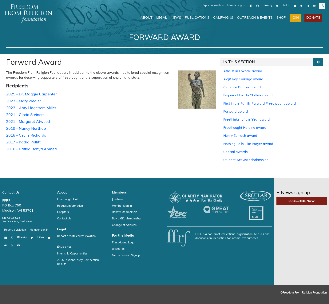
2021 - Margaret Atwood (28, 122)
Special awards (235, 152)
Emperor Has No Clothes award (248, 95)
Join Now (117, 199)
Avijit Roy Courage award (243, 79)
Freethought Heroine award (244, 128)
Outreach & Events (255, 17)
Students (64, 247)
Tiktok (286, 5)
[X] (277, 6)
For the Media (123, 235)
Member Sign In (122, 206)
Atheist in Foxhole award (242, 71)
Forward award (235, 111)
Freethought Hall (67, 199)
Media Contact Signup (126, 255)
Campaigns (223, 17)
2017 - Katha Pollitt (23, 142)
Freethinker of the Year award (246, 119)
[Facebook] (251, 6)
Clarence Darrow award (242, 87)
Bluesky (267, 5)
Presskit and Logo (123, 242)
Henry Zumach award (240, 136)
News (176, 17)
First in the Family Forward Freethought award (259, 103)
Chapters (63, 212)
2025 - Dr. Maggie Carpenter (31, 94)
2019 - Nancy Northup (26, 129)
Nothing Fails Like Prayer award (248, 144)
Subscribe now (301, 201)
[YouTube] (295, 6)
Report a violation (213, 5)
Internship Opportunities (72, 253)
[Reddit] (301, 6)
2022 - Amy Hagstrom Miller (31, 108)
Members (119, 192)
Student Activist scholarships (245, 160)
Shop (281, 17)
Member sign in (236, 5)
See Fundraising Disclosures (17, 221)
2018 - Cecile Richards (26, 136)
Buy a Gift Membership (126, 218)
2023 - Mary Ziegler (23, 101)
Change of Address (124, 225)
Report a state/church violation (76, 236)
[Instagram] (257, 6)
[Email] (314, 6)
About (147, 17)
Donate (313, 17)
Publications (197, 17)
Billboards (118, 249)
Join (295, 17)
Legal (161, 17)
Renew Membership (124, 212)
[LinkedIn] (308, 6)
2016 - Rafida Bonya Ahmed (31, 149)
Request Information (70, 206)
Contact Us (11, 192)
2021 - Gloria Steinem (25, 115)
